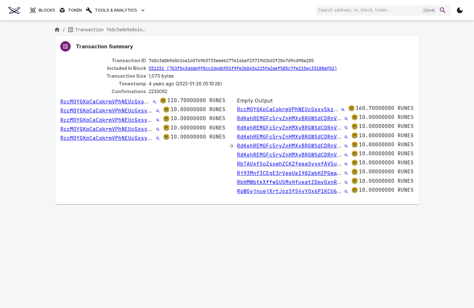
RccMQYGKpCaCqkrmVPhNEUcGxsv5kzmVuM (115, 101)
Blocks (47, 10)
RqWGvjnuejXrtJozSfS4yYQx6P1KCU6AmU (292, 191)
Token (75, 10)
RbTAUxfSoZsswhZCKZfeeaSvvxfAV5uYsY (292, 163)
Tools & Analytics (116, 10)
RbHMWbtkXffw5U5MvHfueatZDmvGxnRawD (292, 182)
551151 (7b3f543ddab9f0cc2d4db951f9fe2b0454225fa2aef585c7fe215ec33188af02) (243, 68)
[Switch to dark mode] (459, 10)
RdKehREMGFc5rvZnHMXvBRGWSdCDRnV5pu (292, 118)
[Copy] (318, 61)
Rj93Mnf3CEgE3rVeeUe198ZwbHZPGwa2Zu (292, 173)
